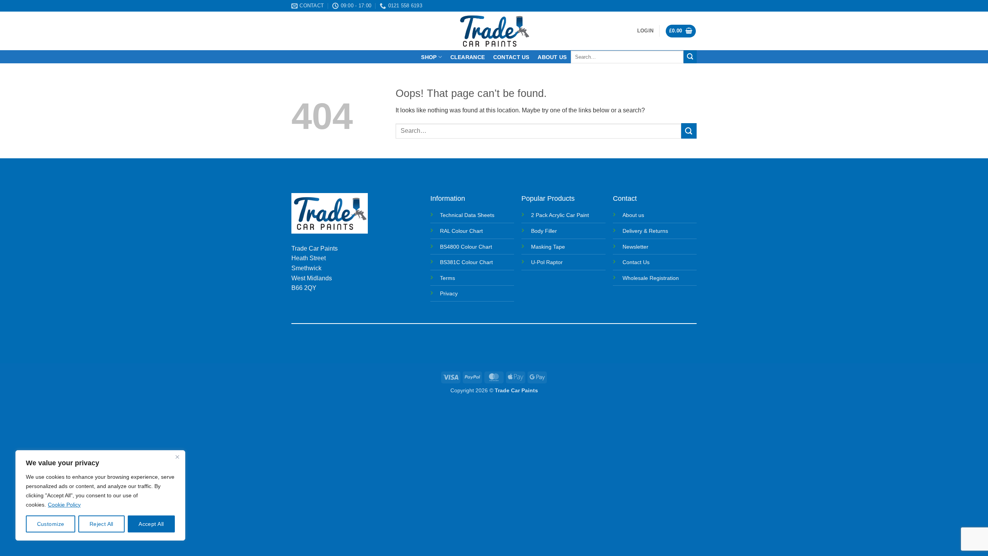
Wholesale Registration (651, 278)
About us (552, 57)
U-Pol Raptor (547, 262)
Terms (447, 278)
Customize (50, 524)
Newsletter (635, 247)
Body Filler (544, 231)
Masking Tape (548, 247)
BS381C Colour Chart (466, 262)
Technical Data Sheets (467, 215)
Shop (428, 57)
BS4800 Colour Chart (466, 247)
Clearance (467, 57)
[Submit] (690, 56)
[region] (100, 495)
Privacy (449, 293)
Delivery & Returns (645, 231)
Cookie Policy (64, 505)
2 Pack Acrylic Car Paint (560, 215)
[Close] (177, 456)
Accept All (151, 524)
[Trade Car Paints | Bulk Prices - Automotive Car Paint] (494, 31)
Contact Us (636, 262)
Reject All (101, 524)
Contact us (511, 57)
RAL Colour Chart (461, 231)
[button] (645, 31)
